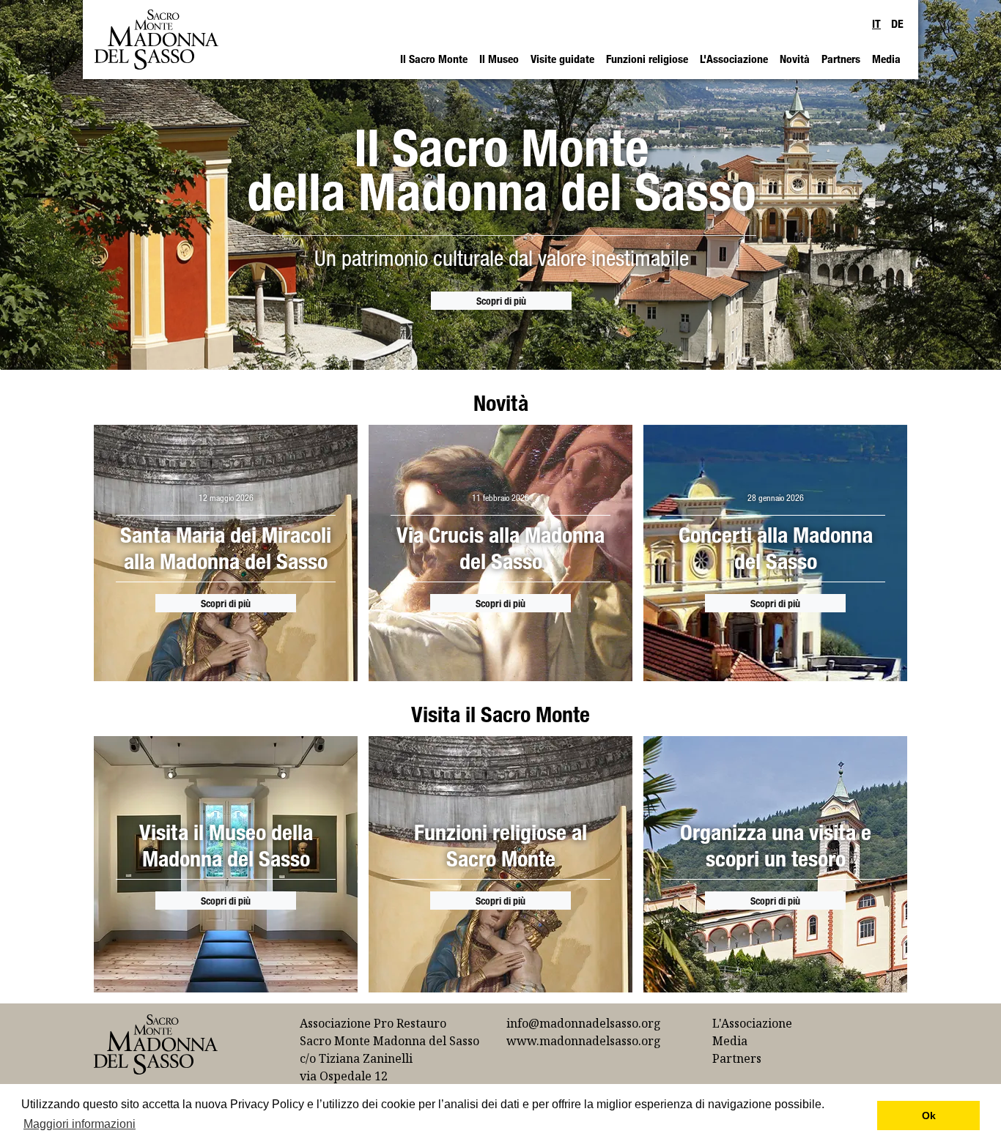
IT (876, 23)
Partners (840, 58)
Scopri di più (501, 300)
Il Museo (499, 58)
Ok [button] (929, 1115)
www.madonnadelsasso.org (583, 1041)
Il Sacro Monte (434, 58)
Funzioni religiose (647, 58)
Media (886, 58)
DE (897, 23)
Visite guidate (562, 58)
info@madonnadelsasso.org (583, 1023)
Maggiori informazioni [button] (79, 1124)
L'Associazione (734, 58)
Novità (795, 58)
